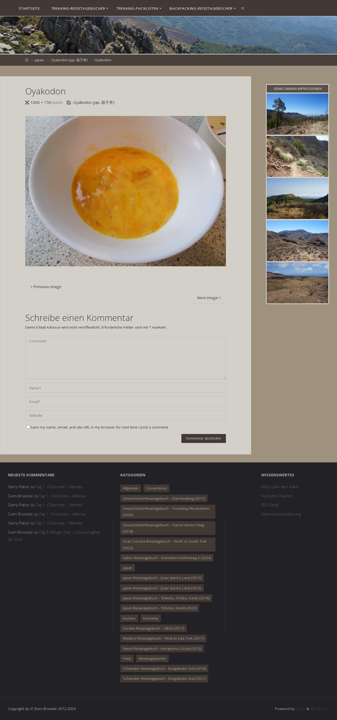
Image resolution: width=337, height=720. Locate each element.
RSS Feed (269, 504)
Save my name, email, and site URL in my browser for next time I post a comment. (100, 427)
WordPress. (319, 708)
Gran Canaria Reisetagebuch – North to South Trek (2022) (165, 544)
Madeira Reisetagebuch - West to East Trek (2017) (163, 638)
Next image (207, 297)
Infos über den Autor (280, 486)
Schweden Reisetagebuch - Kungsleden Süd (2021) (164, 678)
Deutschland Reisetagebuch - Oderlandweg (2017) (164, 498)
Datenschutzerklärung (281, 514)
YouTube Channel (277, 495)
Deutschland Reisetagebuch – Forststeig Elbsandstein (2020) (166, 511)
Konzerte (150, 618)
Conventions (156, 488)
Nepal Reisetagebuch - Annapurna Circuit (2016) (162, 648)
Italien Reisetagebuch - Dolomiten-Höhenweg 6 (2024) (167, 557)
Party (127, 658)
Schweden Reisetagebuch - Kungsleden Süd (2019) (164, 668)
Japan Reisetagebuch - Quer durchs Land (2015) (162, 588)
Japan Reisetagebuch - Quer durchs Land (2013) (162, 577)
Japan (39, 60)
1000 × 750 (41, 102)
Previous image (47, 286)
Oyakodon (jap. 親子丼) (69, 60)
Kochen (129, 618)
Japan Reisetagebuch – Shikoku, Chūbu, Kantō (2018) (166, 598)
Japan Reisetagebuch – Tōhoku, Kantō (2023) (159, 608)
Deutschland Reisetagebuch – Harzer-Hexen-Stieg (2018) (163, 528)
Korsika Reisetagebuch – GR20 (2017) (153, 628)
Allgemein (130, 488)
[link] (243, 8)
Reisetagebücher (152, 658)
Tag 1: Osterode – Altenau (59, 486)
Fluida (300, 708)
